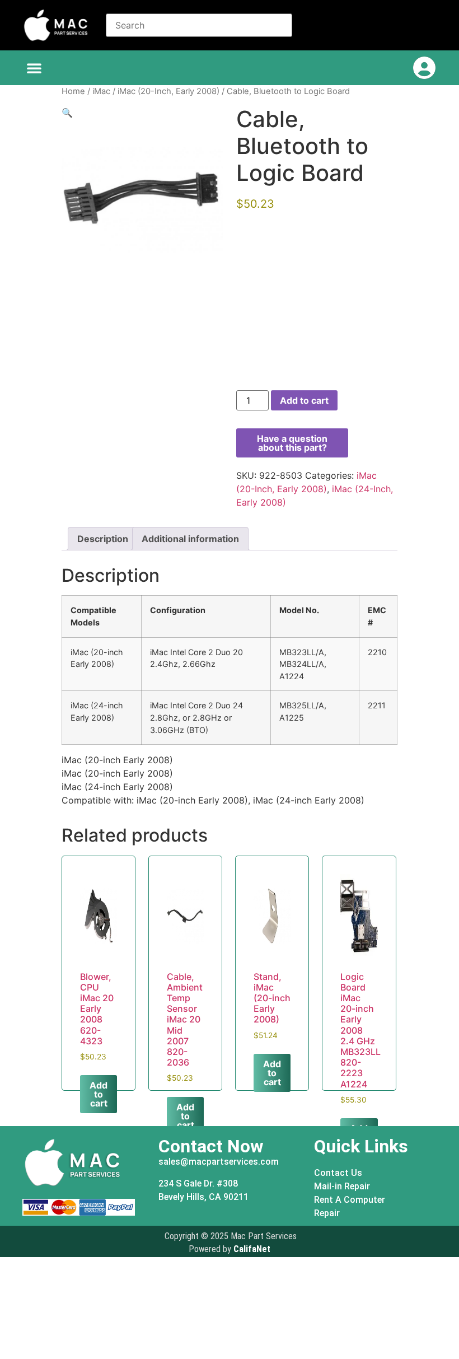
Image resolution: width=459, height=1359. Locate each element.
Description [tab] (102, 538)
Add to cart (304, 400)
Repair (327, 1213)
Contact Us (338, 1172)
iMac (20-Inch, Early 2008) (168, 91)
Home (73, 91)
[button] (34, 68)
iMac (101, 91)
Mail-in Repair (342, 1186)
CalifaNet (251, 1249)
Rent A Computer (349, 1199)
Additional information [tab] (190, 538)
